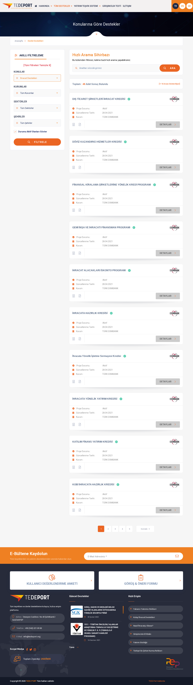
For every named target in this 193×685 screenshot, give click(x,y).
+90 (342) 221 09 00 (33, 628)
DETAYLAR (165, 124)
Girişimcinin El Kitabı (142, 634)
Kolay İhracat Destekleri (144, 617)
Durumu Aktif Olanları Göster (32, 131)
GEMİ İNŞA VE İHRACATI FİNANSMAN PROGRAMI (101, 227)
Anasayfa (19, 41)
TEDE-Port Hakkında (157, 681)
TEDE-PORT (31, 681)
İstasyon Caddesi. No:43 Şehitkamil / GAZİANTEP (33, 618)
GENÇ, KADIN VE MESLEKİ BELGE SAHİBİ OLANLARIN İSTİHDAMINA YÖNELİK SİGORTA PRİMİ (100, 610)
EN (182, 6)
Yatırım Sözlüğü (140, 642)
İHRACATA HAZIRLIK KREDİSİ (90, 313)
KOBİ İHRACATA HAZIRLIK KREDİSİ (93, 484)
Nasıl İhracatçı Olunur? (143, 626)
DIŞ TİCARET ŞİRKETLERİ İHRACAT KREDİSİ (98, 99)
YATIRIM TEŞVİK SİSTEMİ (86, 6)
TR (175, 6)
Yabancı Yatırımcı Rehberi (144, 609)
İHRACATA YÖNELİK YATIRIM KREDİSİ (94, 399)
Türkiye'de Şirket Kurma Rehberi (147, 651)
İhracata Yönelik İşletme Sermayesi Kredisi (96, 356)
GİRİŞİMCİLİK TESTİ (111, 6)
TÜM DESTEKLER (62, 6)
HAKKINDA (44, 6)
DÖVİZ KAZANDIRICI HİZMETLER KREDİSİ (97, 141)
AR (189, 6)
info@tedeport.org (31, 636)
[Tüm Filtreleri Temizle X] (37, 65)
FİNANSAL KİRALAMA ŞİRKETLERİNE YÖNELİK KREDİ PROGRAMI (111, 184)
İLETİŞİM (127, 6)
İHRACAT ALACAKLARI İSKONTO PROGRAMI (99, 270)
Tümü (72, 647)
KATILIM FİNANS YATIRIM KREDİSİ (92, 441)
